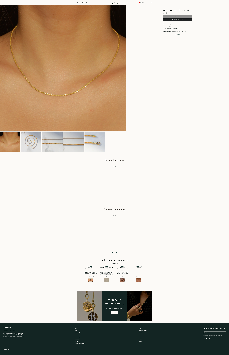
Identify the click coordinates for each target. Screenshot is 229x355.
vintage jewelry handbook (80, 343)
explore (114, 312)
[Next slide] (116, 203)
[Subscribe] (224, 332)
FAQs (76, 330)
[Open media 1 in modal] (124, 7)
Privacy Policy (220, 335)
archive (140, 341)
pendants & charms (143, 330)
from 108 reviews (114, 263)
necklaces (141, 334)
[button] (146, 3)
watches (140, 339)
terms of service (78, 339)
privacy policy (77, 337)
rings (140, 328)
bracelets (141, 337)
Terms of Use (215, 335)
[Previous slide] (113, 203)
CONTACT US (177, 34)
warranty (76, 334)
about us (76, 328)
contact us (77, 341)
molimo (7, 352)
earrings (140, 332)
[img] (114, 262)
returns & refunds (78, 332)
